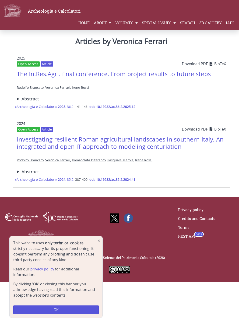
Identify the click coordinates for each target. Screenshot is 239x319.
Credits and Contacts (196, 218)
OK (56, 309)
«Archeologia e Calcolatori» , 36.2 (44, 106)
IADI (230, 22)
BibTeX (220, 63)
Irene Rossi (80, 87)
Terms (183, 227)
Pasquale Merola (120, 160)
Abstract (30, 99)
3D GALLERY (210, 22)
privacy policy (42, 269)
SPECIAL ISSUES (157, 22)
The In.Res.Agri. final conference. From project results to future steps (114, 74)
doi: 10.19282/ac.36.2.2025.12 (112, 106)
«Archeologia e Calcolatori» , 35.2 (44, 179)
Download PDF (195, 63)
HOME (84, 22)
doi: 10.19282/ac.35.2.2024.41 (112, 179)
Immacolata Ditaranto (89, 160)
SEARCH (187, 22)
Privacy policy (191, 209)
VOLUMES (124, 22)
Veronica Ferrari (57, 87)
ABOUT (101, 22)
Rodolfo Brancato (30, 87)
